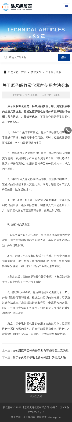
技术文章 (36, 72)
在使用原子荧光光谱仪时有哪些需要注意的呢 (41, 350)
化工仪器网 (29, 417)
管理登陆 (41, 417)
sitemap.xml (54, 417)
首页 (23, 72)
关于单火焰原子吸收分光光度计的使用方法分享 (42, 357)
